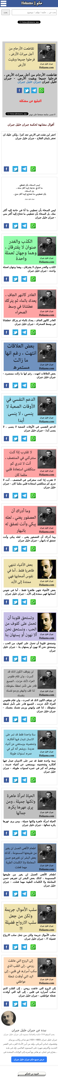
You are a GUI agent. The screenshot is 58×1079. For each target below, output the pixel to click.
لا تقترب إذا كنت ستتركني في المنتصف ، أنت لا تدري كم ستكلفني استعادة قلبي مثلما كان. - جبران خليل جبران (29, 483)
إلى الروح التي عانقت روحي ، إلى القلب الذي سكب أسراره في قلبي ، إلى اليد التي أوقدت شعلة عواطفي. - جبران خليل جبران (29, 991)
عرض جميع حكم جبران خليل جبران (29, 1059)
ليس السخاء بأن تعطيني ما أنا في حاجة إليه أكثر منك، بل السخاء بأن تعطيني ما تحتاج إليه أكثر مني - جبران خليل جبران (29, 213)
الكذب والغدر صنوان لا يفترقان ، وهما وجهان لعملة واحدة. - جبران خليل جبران (29, 269)
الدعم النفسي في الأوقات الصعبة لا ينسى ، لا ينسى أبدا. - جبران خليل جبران (29, 428)
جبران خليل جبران (29, 81)
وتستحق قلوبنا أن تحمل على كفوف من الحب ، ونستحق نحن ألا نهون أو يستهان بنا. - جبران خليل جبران (29, 646)
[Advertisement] (29, 32)
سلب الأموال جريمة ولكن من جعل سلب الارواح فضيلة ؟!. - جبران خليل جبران (29, 936)
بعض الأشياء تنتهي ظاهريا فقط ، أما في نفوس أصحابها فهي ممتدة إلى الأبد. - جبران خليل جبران (29, 592)
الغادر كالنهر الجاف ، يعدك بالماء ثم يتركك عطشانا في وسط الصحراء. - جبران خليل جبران (29, 322)
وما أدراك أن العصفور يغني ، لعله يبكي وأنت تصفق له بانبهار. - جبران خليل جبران (29, 538)
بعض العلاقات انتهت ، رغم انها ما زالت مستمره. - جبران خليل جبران (29, 375)
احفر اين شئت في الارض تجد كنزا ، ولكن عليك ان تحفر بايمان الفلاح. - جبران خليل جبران (29, 136)
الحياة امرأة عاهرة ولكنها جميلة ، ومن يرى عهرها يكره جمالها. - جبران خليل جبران (29, 823)
